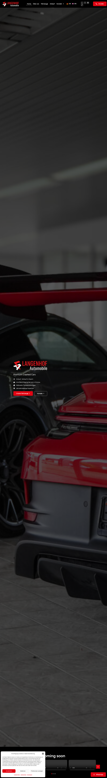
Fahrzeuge (44, 4)
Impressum (29, 774)
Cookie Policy (17, 774)
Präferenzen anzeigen (37, 771)
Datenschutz (23, 774)
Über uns (36, 4)
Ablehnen (22, 771)
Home (29, 4)
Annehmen (9, 771)
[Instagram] (85, 3)
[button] (43, 753)
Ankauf (52, 4)
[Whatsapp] (82, 3)
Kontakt (59, 4)
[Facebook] (88, 3)
